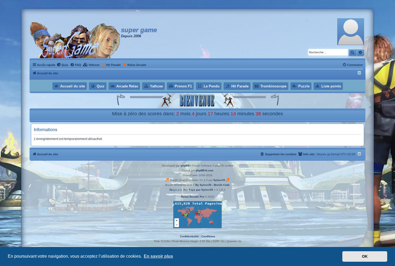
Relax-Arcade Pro (192, 196)
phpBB (185, 165)
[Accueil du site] (75, 40)
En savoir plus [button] (158, 256)
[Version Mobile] (360, 73)
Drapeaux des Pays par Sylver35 (191, 189)
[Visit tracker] (197, 214)
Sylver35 (219, 180)
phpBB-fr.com (204, 170)
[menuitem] (62, 65)
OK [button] (365, 256)
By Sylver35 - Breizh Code (212, 184)
